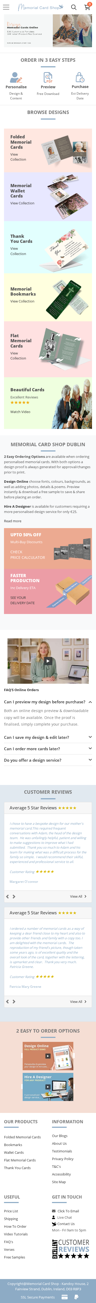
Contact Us (66, 1223)
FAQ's (8, 1241)
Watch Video (20, 411)
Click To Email (68, 1211)
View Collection (18, 157)
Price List (11, 1211)
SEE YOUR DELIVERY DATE (22, 600)
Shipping (11, 1218)
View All (76, 896)
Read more (12, 521)
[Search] (74, 7)
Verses (9, 1249)
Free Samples (14, 1257)
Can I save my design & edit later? (36, 737)
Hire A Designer (17, 506)
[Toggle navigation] (7, 7)
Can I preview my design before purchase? (44, 701)
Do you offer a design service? (32, 760)
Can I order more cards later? (32, 748)
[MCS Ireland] (40, 7)
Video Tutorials (16, 1234)
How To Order (15, 1226)
